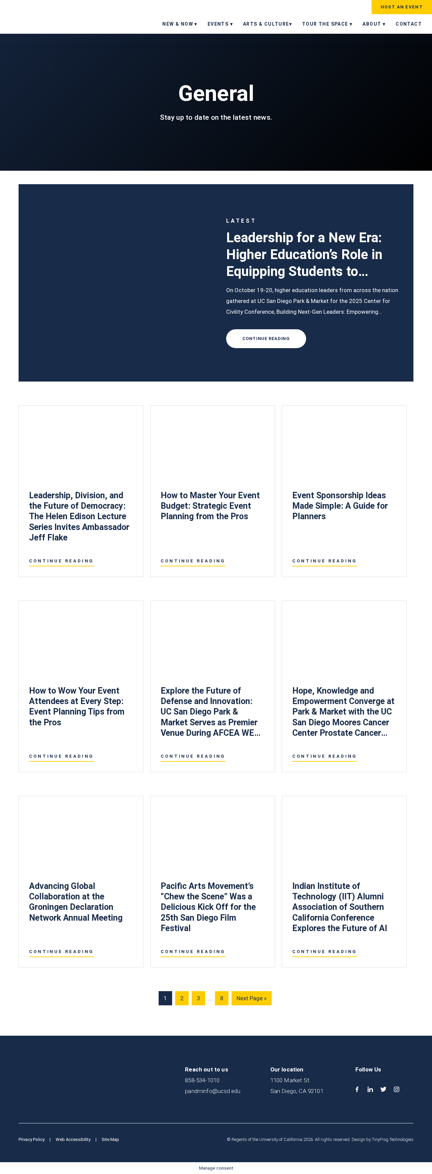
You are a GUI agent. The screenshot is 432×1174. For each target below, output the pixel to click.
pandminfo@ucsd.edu (212, 1091)
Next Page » (251, 1000)
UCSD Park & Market (48, 16)
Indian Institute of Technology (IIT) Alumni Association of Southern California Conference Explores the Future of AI (339, 907)
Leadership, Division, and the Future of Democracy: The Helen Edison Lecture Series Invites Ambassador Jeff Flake (79, 516)
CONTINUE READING (266, 338)
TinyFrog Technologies (392, 1139)
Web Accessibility (73, 1139)
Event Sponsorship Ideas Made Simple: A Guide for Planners (340, 506)
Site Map (110, 1139)
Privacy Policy (32, 1139)
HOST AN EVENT (402, 6)
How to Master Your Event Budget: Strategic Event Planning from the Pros (210, 506)
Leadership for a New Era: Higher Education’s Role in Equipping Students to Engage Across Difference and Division (305, 271)
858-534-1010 (202, 1080)
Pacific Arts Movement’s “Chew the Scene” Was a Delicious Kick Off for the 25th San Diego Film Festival (208, 907)
